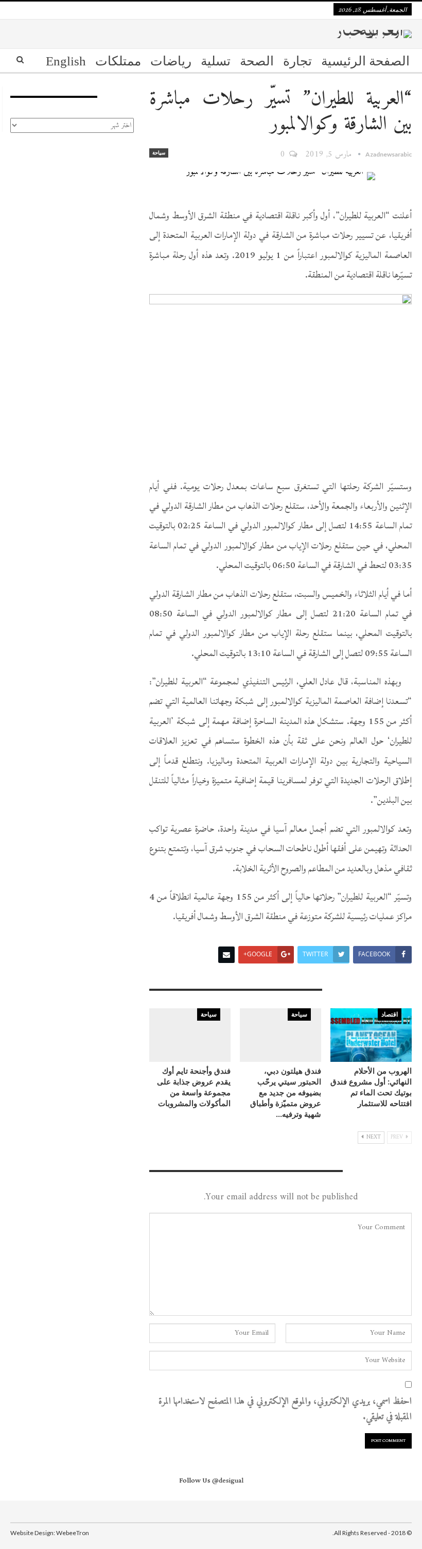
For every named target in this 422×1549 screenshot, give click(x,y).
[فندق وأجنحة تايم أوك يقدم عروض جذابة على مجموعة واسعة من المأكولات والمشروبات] (190, 1035)
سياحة (158, 153)
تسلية (216, 61)
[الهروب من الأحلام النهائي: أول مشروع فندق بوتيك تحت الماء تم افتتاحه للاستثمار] (371, 1035)
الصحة (257, 61)
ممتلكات (118, 61)
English (66, 61)
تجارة (297, 61)
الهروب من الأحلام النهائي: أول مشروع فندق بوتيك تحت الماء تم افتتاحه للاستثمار (371, 1086)
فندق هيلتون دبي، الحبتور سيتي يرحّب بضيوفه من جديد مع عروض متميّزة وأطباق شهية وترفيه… (285, 1092)
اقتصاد (389, 1014)
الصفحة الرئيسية (365, 61)
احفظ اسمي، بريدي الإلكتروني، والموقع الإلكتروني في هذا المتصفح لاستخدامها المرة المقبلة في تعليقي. (285, 1409)
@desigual (227, 1480)
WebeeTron (72, 1533)
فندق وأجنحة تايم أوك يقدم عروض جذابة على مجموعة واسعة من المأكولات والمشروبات (194, 1086)
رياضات (170, 61)
